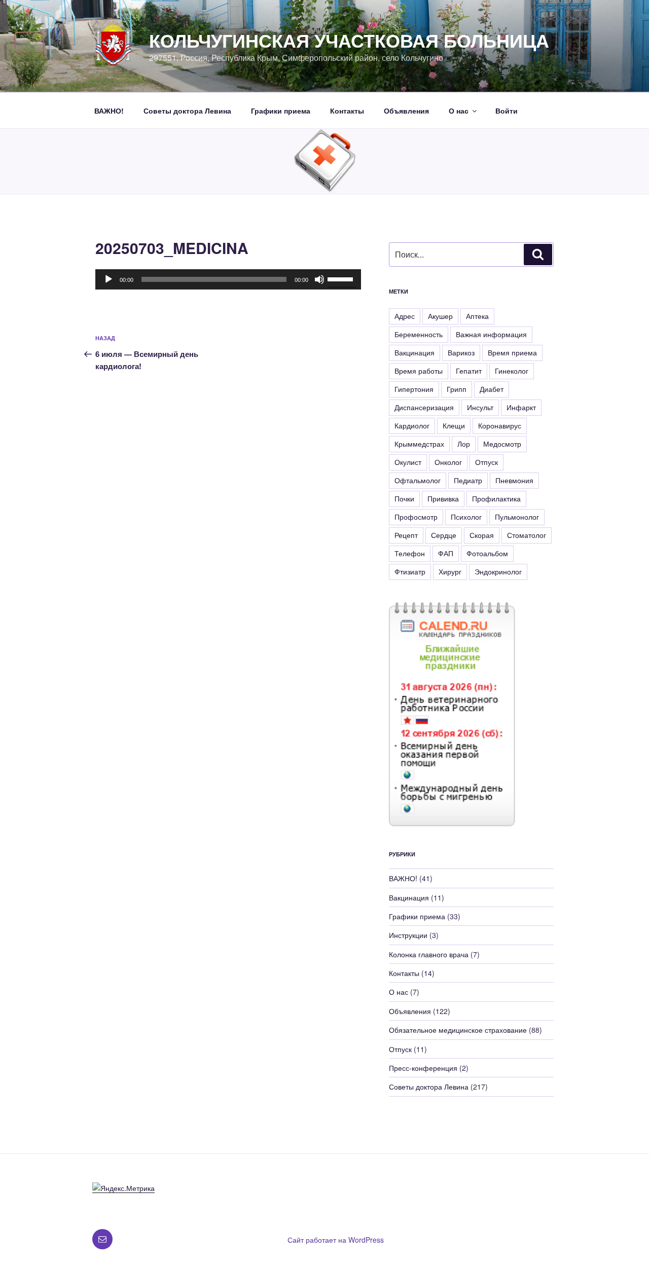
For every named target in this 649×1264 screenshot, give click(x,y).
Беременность (418, 334)
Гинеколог (511, 371)
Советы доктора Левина (187, 110)
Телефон (409, 553)
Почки (404, 498)
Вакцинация (414, 352)
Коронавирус (499, 425)
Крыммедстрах (419, 444)
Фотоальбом (487, 553)
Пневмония (514, 480)
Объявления (406, 110)
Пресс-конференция (423, 1068)
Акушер (440, 316)
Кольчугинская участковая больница (349, 40)
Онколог (448, 462)
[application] (228, 279)
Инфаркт (521, 407)
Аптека (477, 316)
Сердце (443, 535)
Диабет (491, 389)
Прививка (443, 498)
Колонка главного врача (428, 954)
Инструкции (408, 935)
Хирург (450, 571)
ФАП (445, 553)
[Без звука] (319, 279)
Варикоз (461, 352)
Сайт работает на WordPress (335, 1240)
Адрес (404, 316)
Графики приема (280, 110)
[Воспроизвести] (108, 279)
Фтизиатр (409, 571)
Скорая (482, 535)
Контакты (347, 110)
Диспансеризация (424, 407)
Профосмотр (416, 517)
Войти (506, 110)
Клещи (454, 425)
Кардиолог (411, 425)
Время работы (418, 371)
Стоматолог (526, 535)
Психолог (466, 517)
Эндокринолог (498, 571)
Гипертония (414, 389)
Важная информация (491, 334)
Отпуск (486, 462)
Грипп (456, 389)
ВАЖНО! (109, 110)
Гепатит (469, 371)
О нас (458, 110)
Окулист (407, 462)
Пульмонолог (517, 517)
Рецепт (406, 535)
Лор (463, 444)
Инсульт (480, 407)
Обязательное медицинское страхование (458, 1030)
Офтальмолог (417, 480)
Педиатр (468, 480)
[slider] (342, 278)
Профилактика (496, 498)
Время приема (512, 352)
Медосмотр (502, 444)
